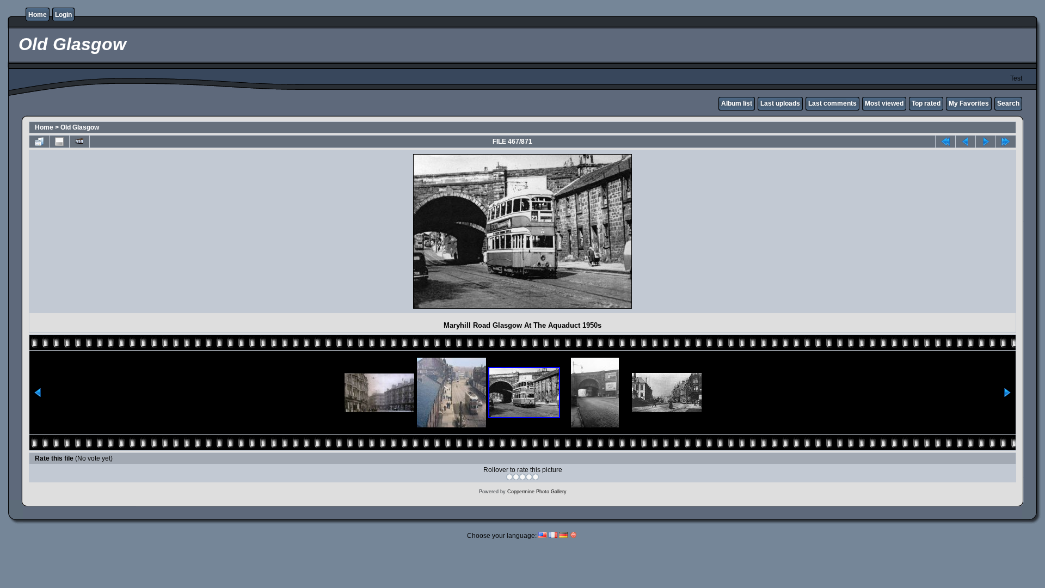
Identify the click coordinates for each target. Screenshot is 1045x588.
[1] (509, 477)
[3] (522, 477)
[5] (535, 477)
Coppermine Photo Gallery (537, 491)
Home (37, 15)
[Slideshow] (79, 142)
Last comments (832, 103)
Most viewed (884, 103)
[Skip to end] (1006, 142)
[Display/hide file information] (59, 142)
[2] (516, 477)
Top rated (926, 103)
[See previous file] (965, 142)
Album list (736, 103)
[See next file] (985, 142)
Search (1008, 103)
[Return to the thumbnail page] (39, 142)
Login (63, 15)
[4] (529, 477)
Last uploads (780, 103)
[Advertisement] (127, 231)
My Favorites (969, 103)
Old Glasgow (79, 127)
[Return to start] (945, 142)
